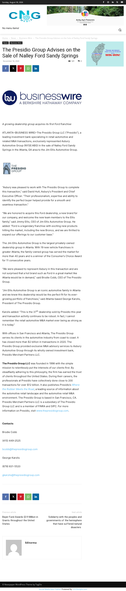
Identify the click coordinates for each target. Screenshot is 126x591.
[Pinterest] (20, 68)
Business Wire (25, 38)
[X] (117, 2)
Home (5, 38)
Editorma (31, 542)
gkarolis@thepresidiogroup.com (21, 475)
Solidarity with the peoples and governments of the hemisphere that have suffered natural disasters (64, 522)
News (13, 38)
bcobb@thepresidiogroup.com (20, 449)
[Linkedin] (113, 2)
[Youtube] (122, 2)
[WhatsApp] (28, 68)
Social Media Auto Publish (50, 589)
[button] (120, 30)
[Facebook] (103, 2)
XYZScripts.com (80, 589)
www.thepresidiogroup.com (52, 410)
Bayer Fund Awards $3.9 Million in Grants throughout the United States (20, 520)
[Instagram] (108, 2)
